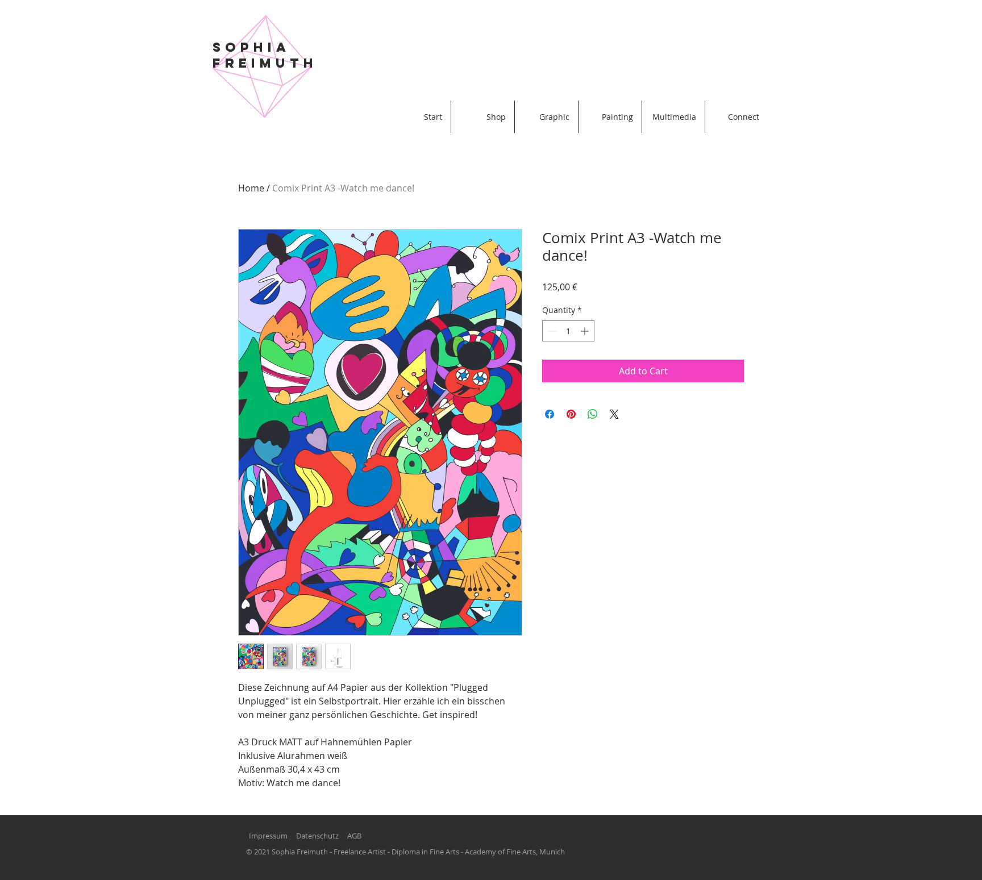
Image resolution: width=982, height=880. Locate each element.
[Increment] (586, 331)
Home (251, 188)
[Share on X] (614, 414)
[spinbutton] (568, 331)
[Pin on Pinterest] (571, 414)
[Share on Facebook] (549, 414)
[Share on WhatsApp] (593, 414)
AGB (354, 836)
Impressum (268, 836)
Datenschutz (317, 836)
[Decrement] (551, 331)
